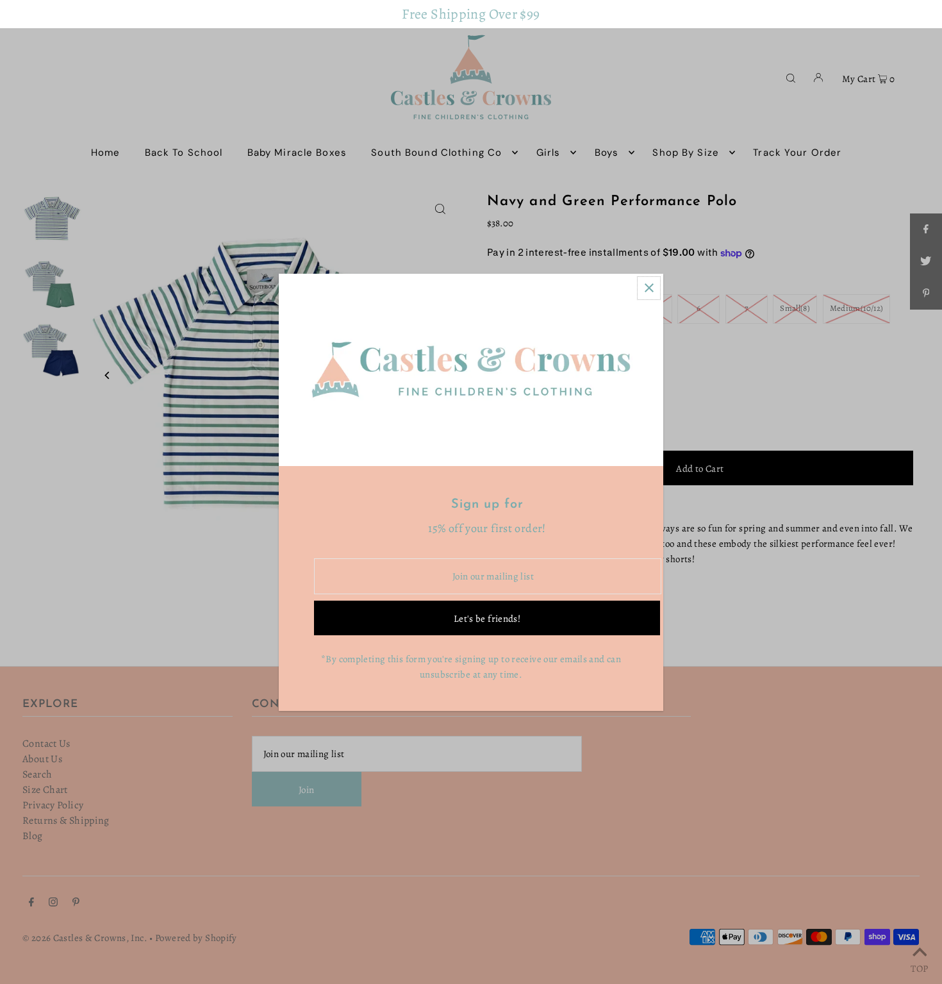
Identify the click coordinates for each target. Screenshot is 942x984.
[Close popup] (649, 288)
